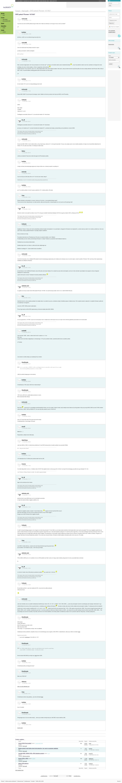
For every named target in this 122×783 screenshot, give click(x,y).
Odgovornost (20, 781)
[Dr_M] (19, 120)
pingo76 (19, 754)
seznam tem (111, 44)
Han (23, 296)
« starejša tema (43, 776)
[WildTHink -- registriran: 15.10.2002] (19, 441)
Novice (2, 13)
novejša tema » (77, 776)
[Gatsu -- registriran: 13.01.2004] (19, 152)
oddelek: (51, 776)
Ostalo (2, 30)
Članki (2, 23)
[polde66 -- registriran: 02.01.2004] (19, 331)
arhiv (4, 15)
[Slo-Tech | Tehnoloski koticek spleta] (8, 6)
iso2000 (19, 744)
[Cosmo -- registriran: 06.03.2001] (19, 465)
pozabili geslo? (111, 32)
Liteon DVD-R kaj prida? (24, 743)
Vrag (23, 195)
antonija (24, 172)
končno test (20, 728)
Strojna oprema (26, 756)
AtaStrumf (20, 759)
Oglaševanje (27, 781)
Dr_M (23, 120)
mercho (90, 748)
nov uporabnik (111, 30)
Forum (2, 17)
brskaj (4, 27)
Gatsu (23, 151)
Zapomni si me (113, 20)
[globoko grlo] (19, 286)
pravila (4, 31)
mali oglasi (5, 19)
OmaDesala (25, 362)
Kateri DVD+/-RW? (23, 758)
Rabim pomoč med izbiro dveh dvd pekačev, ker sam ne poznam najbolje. (38, 748)
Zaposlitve (3, 26)
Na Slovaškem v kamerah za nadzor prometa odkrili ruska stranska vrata (36, 1)
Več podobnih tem (19, 770)
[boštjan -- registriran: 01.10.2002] (19, 33)
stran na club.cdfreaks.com (23, 686)
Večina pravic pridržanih (10, 781)
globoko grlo (25, 286)
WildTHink (25, 440)
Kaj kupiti (25, 746)
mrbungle (24, 19)
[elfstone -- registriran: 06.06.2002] (19, 682)
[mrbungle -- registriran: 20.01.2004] (19, 19)
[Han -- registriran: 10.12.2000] (19, 297)
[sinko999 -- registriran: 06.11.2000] (19, 43)
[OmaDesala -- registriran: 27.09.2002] (19, 363)
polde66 (24, 330)
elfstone (24, 681)
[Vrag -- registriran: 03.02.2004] (19, 196)
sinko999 (24, 42)
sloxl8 (23, 426)
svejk (90, 743)
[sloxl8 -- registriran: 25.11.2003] (19, 427)
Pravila (2, 781)
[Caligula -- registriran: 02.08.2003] (19, 100)
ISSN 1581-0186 (39, 781)
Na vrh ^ (119, 781)
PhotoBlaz (20, 764)
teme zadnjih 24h (6, 21)
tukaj (79, 631)
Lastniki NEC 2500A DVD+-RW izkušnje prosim (31, 753)
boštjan (24, 32)
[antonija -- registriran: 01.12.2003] (19, 172)
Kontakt (33, 781)
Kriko (19, 749)
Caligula (24, 100)
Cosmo (24, 464)
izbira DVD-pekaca (23, 763)
